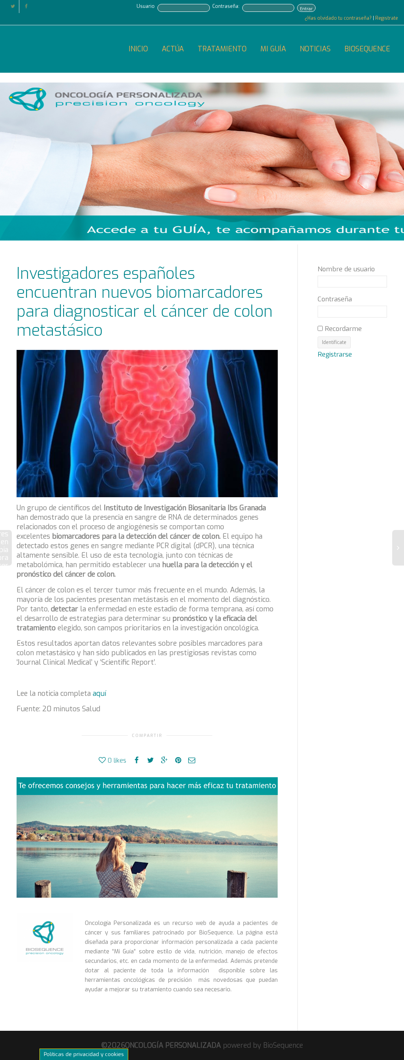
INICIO (138, 49)
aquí (99, 693)
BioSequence (283, 1045)
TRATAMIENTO (222, 49)
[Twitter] (12, 6)
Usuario (146, 6)
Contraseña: (225, 6)
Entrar (306, 8)
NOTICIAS (315, 49)
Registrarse (335, 354)
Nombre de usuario (346, 269)
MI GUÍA (273, 49)
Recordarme (342, 328)
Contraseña (335, 299)
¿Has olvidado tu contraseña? (339, 18)
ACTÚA (173, 49)
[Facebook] (26, 6)
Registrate (386, 18)
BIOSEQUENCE (367, 49)
